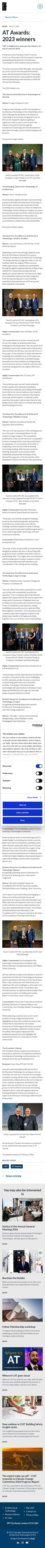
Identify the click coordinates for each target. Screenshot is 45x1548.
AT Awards (16, 1166)
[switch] (39, 773)
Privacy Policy (32, 1515)
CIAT (6, 1166)
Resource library (11, 17)
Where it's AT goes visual (16, 1375)
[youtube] (27, 1542)
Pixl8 (33, 1538)
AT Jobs (8, 1518)
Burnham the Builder (13, 1277)
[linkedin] (18, 1542)
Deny (22, 820)
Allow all (22, 805)
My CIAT (30, 1508)
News (4, 26)
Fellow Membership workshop (18, 1326)
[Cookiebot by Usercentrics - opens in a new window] (32, 725)
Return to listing (13, 1176)
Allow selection (22, 813)
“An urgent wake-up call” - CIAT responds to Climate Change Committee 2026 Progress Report (20, 1478)
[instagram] (22, 1542)
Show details (32, 797)
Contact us (31, 1511)
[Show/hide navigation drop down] (40, 6)
